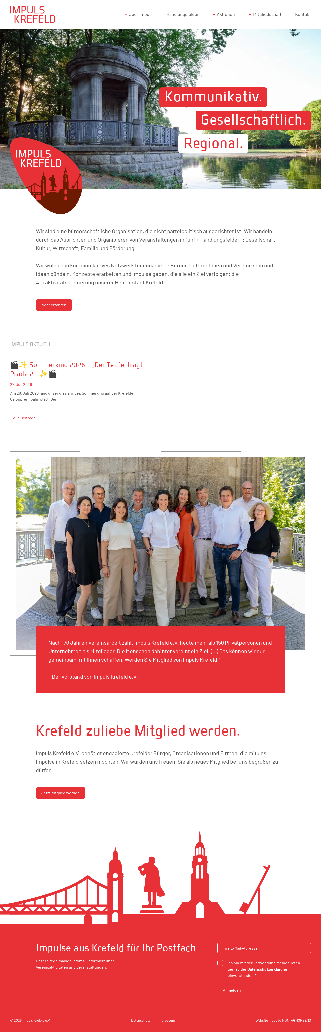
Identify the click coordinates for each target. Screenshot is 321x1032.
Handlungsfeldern (221, 239)
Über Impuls (141, 14)
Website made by (283, 1020)
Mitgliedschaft (267, 14)
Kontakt (303, 14)
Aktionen (226, 14)
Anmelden (232, 990)
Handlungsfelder (182, 14)
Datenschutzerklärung (267, 969)
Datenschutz (140, 1020)
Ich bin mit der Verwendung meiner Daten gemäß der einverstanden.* (264, 969)
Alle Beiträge (24, 417)
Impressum (166, 1020)
